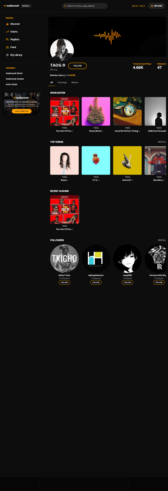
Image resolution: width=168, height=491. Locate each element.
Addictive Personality (158, 131)
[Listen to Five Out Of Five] (64, 111)
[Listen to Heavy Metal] (96, 111)
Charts (14, 31)
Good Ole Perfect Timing (126, 131)
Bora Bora (158, 180)
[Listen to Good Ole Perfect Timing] (127, 111)
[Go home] (11, 6)
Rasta (63, 180)
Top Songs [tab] (62, 82)
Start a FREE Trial (21, 111)
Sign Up (135, 6)
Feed (13, 47)
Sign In (142, 6)
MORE (72, 75)
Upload (158, 5)
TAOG (64, 128)
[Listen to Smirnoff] (127, 160)
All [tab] (51, 82)
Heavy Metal (95, 131)
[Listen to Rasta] (64, 160)
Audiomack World (14, 73)
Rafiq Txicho (64, 275)
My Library (16, 55)
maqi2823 (127, 275)
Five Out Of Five (63, 131)
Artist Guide (11, 84)
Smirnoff (126, 180)
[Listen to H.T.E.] (96, 160)
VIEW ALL (162, 142)
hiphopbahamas (96, 275)
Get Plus (26, 6)
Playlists (14, 39)
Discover (15, 23)
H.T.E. (95, 180)
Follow (77, 65)
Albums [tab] (74, 82)
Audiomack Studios (15, 78)
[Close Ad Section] (37, 95)
